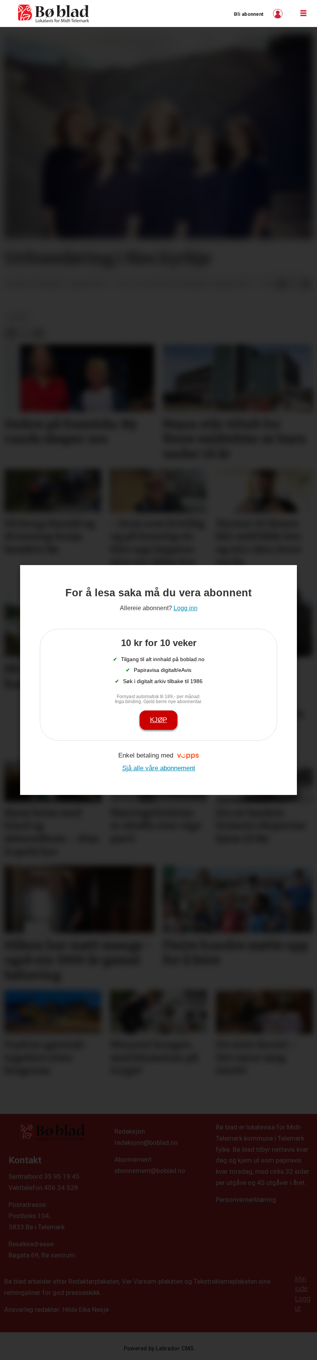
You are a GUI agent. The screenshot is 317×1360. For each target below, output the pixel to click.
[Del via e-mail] (306, 284)
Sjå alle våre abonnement (158, 768)
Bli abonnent (248, 14)
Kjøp (158, 720)
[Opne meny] (303, 13)
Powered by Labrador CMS (159, 1348)
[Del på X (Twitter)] (294, 284)
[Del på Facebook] (281, 284)
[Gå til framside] (53, 13)
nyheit (18, 317)
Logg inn (279, 14)
